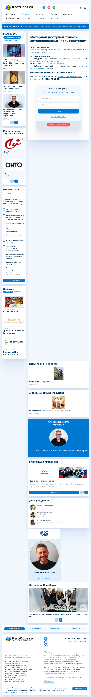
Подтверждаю (80, 689)
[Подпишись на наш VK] (45, 642)
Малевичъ (7, 193)
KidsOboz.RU (35, 629)
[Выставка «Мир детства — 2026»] (14, 342)
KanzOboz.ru (26, 658)
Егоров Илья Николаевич (44, 573)
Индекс (54, 7)
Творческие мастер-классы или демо (14, 236)
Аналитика (68, 14)
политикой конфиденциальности (56, 673)
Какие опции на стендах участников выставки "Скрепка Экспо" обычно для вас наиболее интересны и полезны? (13, 201)
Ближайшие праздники (43, 462)
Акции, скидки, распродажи (46, 393)
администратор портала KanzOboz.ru (77, 642)
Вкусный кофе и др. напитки (13, 263)
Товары (25, 14)
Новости (39, 14)
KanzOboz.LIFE (56, 629)
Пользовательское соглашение (43, 688)
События (53, 14)
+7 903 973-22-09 (75, 638)
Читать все (54, 492)
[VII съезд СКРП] (14, 302)
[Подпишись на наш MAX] (45, 645)
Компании (11, 14)
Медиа (39, 18)
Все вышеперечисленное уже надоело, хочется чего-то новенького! (14, 271)
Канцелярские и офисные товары (22, 9)
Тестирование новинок (15, 223)
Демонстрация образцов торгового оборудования (14, 229)
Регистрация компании (59, 125)
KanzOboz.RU (14, 629)
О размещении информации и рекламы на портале (63, 677)
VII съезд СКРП (10, 311)
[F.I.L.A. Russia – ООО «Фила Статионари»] (44, 534)
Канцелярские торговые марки (13, 132)
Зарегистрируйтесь (57, 63)
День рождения (39, 500)
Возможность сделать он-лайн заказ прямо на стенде (15, 256)
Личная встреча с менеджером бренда (14, 210)
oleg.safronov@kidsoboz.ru (70, 77)
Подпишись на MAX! (44, 7)
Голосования (11, 189)
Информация (12, 18)
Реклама (52, 18)
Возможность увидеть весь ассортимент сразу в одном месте (15, 217)
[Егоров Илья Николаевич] (44, 555)
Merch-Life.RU (77, 629)
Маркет (28, 18)
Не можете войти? (58, 117)
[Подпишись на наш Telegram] (45, 638)
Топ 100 (49, 7)
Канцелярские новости (43, 363)
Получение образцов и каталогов (15, 241)
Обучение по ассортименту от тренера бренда (12, 248)
